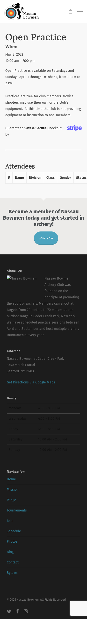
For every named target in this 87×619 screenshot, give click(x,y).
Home (11, 479)
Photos (12, 542)
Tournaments (17, 510)
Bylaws (12, 573)
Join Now (46, 238)
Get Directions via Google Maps (31, 382)
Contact (13, 562)
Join (10, 521)
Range (11, 500)
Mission (13, 490)
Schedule (14, 531)
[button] (80, 11)
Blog (10, 552)
